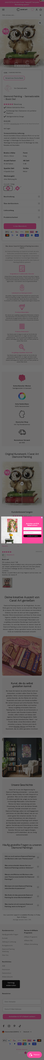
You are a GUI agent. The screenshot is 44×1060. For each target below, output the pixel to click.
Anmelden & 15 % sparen (32, 535)
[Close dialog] (41, 517)
